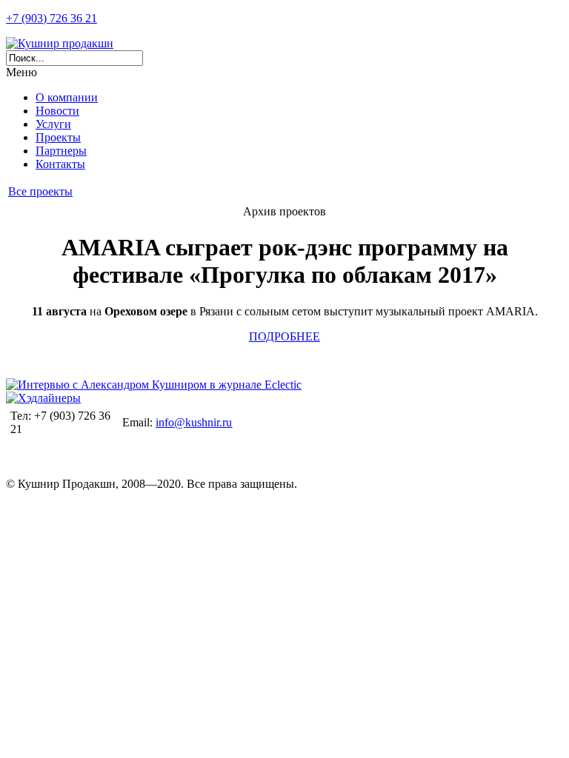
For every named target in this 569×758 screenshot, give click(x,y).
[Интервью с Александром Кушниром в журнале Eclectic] (154, 384)
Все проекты (40, 191)
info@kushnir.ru (194, 422)
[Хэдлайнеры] (43, 398)
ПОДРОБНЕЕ (284, 336)
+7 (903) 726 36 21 (51, 18)
